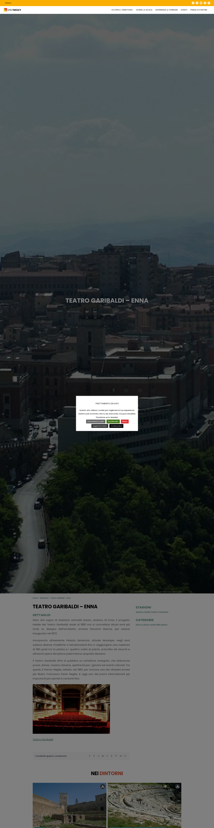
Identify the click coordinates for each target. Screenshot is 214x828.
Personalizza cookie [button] (96, 421)
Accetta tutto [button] (113, 421)
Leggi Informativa (100, 426)
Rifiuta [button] (124, 421)
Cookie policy (116, 426)
